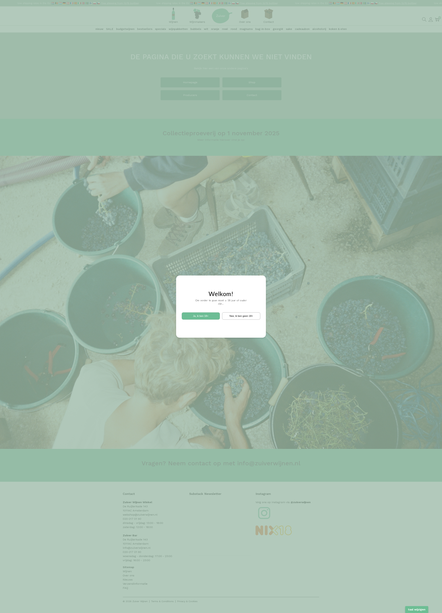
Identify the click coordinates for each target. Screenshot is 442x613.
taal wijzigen (416, 609)
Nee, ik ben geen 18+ (241, 316)
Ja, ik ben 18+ (200, 316)
